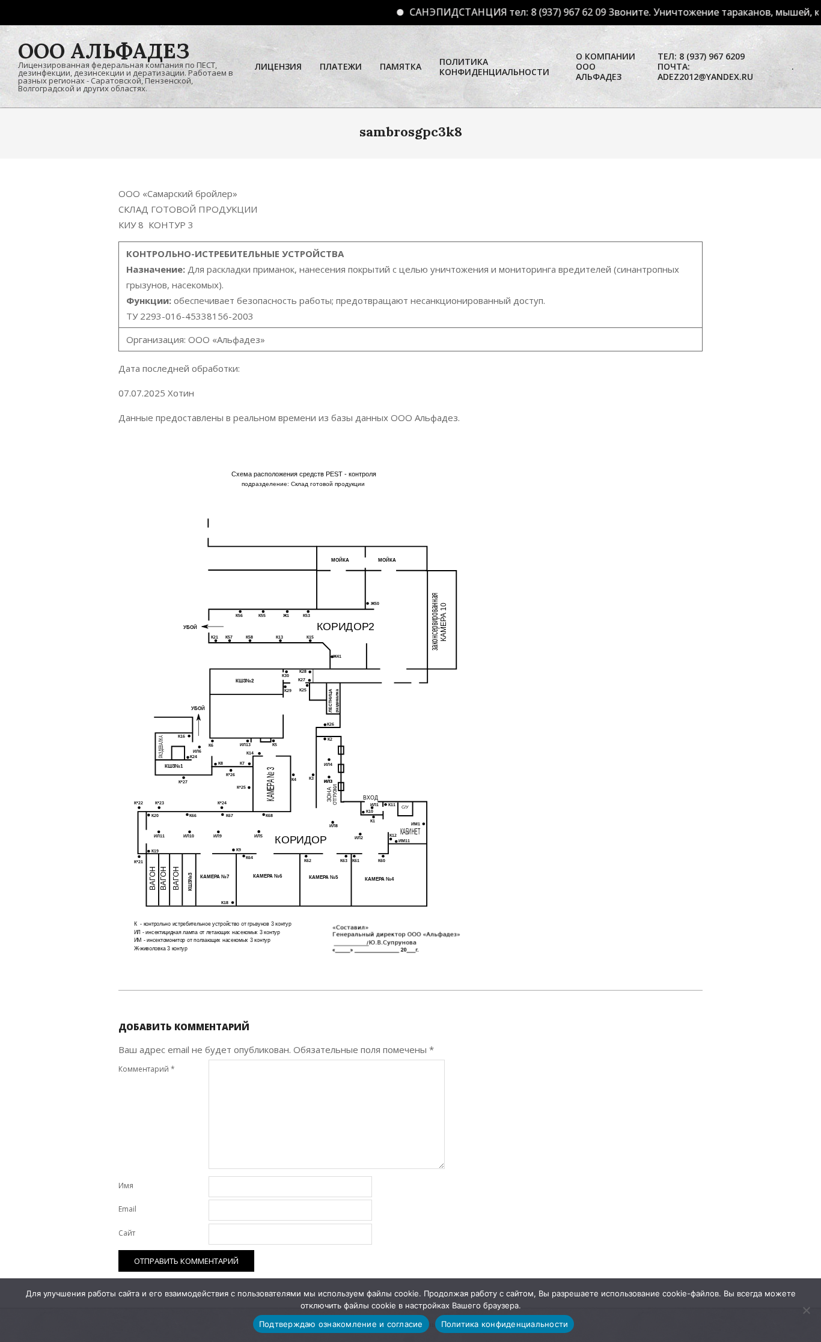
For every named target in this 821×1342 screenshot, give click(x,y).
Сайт (126, 1233)
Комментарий (146, 1069)
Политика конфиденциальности (505, 1324)
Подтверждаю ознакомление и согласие (341, 1324)
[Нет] (806, 1310)
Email (127, 1209)
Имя (125, 1185)
